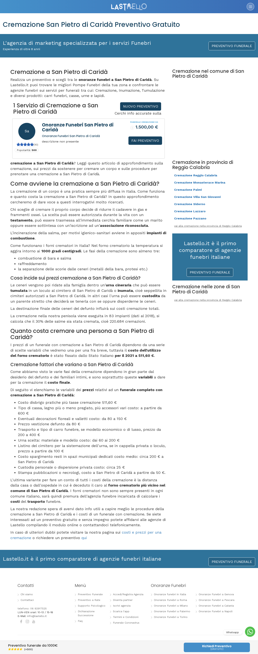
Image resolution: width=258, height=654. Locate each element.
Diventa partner (123, 599)
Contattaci (27, 599)
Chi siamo (27, 594)
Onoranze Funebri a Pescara (216, 599)
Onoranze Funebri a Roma (170, 599)
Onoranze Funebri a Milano (171, 605)
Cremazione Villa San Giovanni (197, 197)
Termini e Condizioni (125, 616)
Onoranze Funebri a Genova (216, 594)
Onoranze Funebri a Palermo (172, 611)
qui (84, 537)
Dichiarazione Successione (86, 613)
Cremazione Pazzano (190, 218)
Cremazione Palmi (188, 189)
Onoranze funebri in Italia (170, 594)
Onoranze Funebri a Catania (216, 605)
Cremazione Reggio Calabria (195, 175)
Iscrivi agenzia (122, 605)
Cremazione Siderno (189, 204)
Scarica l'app (121, 611)
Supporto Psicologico (91, 605)
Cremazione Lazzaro (189, 211)
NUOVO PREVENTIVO (140, 106)
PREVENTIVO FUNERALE (232, 46)
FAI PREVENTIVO (145, 141)
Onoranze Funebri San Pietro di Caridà (78, 127)
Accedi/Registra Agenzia (128, 594)
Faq (80, 620)
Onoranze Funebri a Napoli (216, 611)
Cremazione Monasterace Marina (199, 182)
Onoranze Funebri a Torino (171, 616)
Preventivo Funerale (90, 594)
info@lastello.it (37, 616)
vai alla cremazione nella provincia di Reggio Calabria (208, 225)
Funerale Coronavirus (126, 622)
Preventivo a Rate (89, 599)
